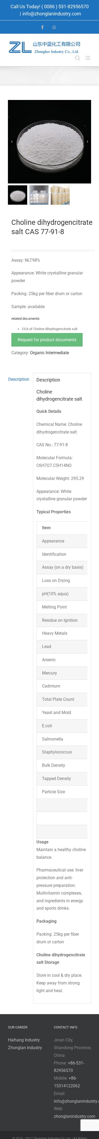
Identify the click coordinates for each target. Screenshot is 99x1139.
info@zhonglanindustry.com (51, 13)
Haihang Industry (24, 1039)
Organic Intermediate (49, 352)
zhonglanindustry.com (74, 1116)
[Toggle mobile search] (77, 58)
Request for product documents (47, 339)
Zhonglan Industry (25, 1047)
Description (18, 379)
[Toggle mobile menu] (88, 58)
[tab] (19, 379)
